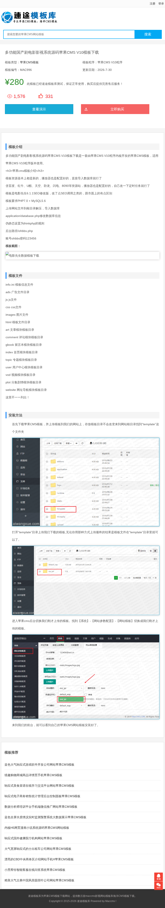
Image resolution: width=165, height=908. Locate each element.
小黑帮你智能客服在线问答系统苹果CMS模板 (35, 869)
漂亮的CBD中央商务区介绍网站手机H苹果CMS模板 (39, 859)
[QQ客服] (158, 877)
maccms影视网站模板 (98, 895)
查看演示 (39, 109)
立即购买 (117, 109)
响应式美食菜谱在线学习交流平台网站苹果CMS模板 (39, 785)
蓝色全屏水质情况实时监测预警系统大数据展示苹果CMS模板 (45, 817)
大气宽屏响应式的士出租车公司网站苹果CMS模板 (38, 848)
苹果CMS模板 (29, 62)
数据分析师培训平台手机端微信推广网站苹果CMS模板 (41, 806)
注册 (152, 3)
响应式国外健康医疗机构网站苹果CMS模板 (33, 838)
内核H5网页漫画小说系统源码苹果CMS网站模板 (37, 827)
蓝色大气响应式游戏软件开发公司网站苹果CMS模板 (39, 764)
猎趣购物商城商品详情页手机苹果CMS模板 (33, 775)
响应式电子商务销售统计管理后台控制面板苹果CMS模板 (42, 796)
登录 (161, 3)
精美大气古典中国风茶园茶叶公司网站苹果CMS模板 (39, 880)
